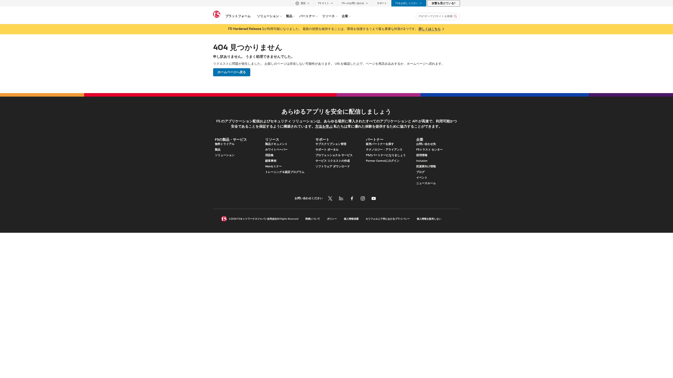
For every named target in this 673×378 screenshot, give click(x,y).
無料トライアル (224, 144)
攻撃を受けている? (443, 3)
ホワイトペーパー (276, 149)
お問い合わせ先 (426, 144)
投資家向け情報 (426, 166)
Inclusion (421, 161)
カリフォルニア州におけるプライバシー (388, 218)
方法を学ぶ (324, 126)
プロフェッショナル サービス (334, 155)
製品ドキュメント (276, 144)
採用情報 (421, 155)
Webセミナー (273, 166)
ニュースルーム (426, 183)
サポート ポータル (327, 149)
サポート (382, 3)
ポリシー (332, 218)
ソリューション (224, 155)
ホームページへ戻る (231, 72)
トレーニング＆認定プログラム (284, 172)
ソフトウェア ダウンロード (332, 166)
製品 (217, 149)
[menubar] (336, 3)
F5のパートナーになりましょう (386, 155)
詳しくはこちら (430, 29)
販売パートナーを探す (380, 144)
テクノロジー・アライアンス (384, 149)
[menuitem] (302, 3)
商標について (312, 218)
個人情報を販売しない (429, 218)
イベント (421, 177)
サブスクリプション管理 (330, 144)
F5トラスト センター (429, 149)
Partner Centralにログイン (382, 161)
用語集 (269, 155)
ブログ (420, 172)
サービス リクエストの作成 (332, 161)
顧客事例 (270, 161)
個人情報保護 (351, 218)
